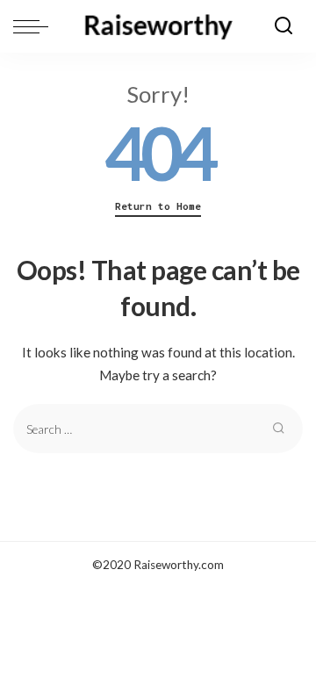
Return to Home (158, 206)
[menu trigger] (35, 26)
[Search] (283, 26)
